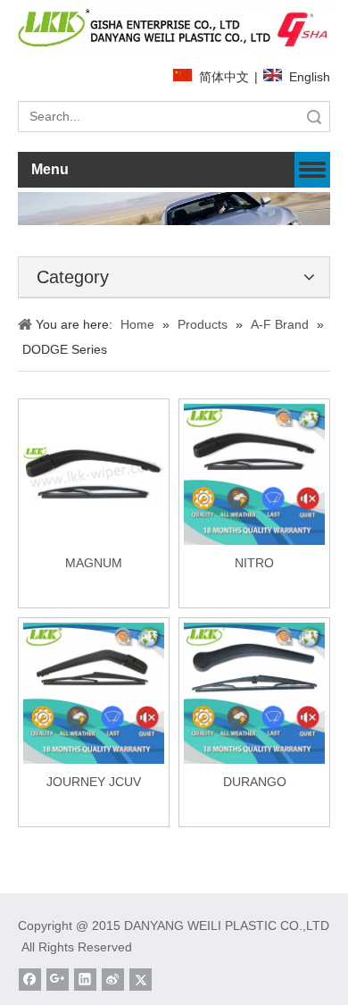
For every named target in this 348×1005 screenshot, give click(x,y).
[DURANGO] (254, 692)
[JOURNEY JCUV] (93, 692)
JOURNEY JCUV (93, 782)
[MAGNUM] (93, 473)
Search (314, 116)
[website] (174, 29)
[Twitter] (140, 979)
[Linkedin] (85, 979)
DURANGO (254, 782)
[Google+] (57, 979)
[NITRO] (254, 473)
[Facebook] (30, 979)
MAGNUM (93, 563)
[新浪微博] (113, 979)
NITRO (254, 563)
